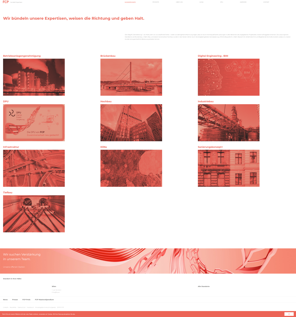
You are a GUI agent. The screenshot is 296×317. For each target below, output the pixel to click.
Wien (54, 286)
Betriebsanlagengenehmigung (22, 55)
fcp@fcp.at (56, 292)
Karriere (243, 2)
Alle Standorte (204, 286)
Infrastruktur (11, 147)
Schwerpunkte (130, 2)
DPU (221, 2)
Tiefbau (7, 192)
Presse (15, 300)
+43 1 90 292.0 (57, 290)
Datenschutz (22, 307)
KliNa (201, 2)
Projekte (155, 2)
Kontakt (266, 2)
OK (289, 314)
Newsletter (13, 307)
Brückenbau (107, 55)
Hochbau (106, 101)
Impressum (30, 307)
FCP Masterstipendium (44, 300)
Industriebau (206, 101)
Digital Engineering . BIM (213, 55)
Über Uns (179, 2)
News (5, 300)
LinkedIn (5, 307)
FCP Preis (26, 300)
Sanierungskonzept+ (210, 147)
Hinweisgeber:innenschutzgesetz (45, 307)
